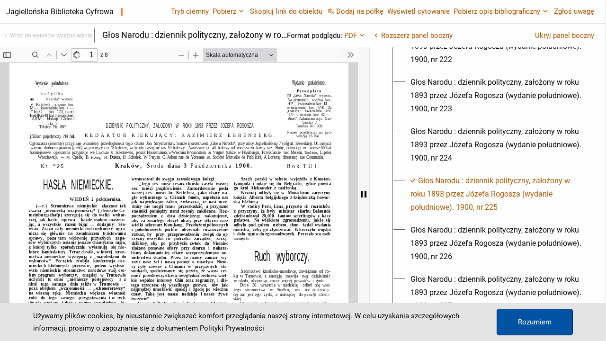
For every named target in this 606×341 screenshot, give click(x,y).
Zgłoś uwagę (574, 11)
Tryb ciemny (190, 11)
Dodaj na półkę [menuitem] (359, 11)
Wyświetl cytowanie (418, 11)
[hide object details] (363, 194)
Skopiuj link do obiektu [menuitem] (286, 11)
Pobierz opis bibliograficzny (497, 11)
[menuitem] (496, 95)
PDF (350, 35)
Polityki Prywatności (232, 328)
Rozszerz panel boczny (417, 35)
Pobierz (224, 11)
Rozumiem (535, 322)
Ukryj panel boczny (564, 35)
